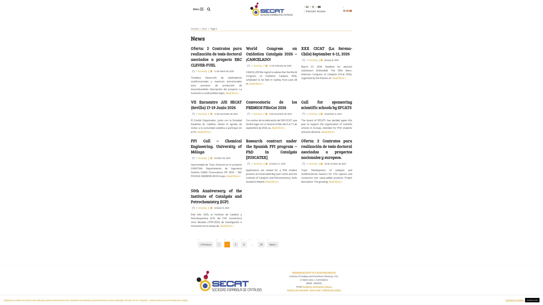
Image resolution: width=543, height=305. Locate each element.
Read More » (232, 93)
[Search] (209, 9)
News (204, 28)
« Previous (205, 244)
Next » (273, 244)
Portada (194, 28)
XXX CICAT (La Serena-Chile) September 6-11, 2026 (326, 51)
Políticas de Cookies (331, 290)
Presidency (307, 286)
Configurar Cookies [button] (515, 300)
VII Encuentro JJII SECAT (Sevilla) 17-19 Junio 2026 (216, 104)
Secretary (202, 71)
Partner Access (316, 11)
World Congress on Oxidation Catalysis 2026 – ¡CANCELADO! (271, 54)
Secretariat (318, 286)
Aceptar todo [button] (532, 300)
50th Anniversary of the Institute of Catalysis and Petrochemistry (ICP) (216, 196)
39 (261, 244)
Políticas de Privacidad (297, 290)
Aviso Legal (315, 290)
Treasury (328, 286)
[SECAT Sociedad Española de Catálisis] (271, 9)
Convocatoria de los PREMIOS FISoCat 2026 (271, 104)
